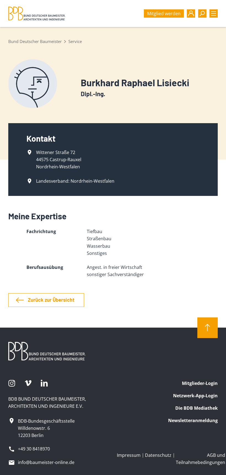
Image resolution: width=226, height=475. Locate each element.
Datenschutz (158, 455)
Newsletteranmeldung (193, 420)
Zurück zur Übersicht (51, 300)
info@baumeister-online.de (46, 462)
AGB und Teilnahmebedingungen (200, 458)
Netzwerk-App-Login (195, 396)
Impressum (129, 455)
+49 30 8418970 (34, 449)
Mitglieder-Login (200, 383)
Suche (202, 13)
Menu (213, 13)
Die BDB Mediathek (196, 408)
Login (191, 13)
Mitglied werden (164, 13)
